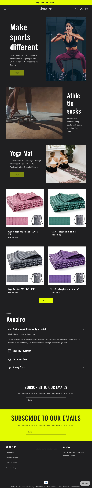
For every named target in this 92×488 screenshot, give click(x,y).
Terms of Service (12, 463)
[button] (4, 8)
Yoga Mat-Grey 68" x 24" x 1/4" (21, 289)
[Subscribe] (63, 400)
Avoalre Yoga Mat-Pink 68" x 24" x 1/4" (23, 232)
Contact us (10, 453)
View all (46, 301)
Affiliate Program (12, 458)
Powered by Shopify (28, 487)
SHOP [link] (17, 73)
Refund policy (11, 468)
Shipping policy (76, 486)
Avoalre (18, 487)
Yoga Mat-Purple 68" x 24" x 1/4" (64, 289)
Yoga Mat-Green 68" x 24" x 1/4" (64, 231)
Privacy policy (51, 486)
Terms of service (64, 486)
